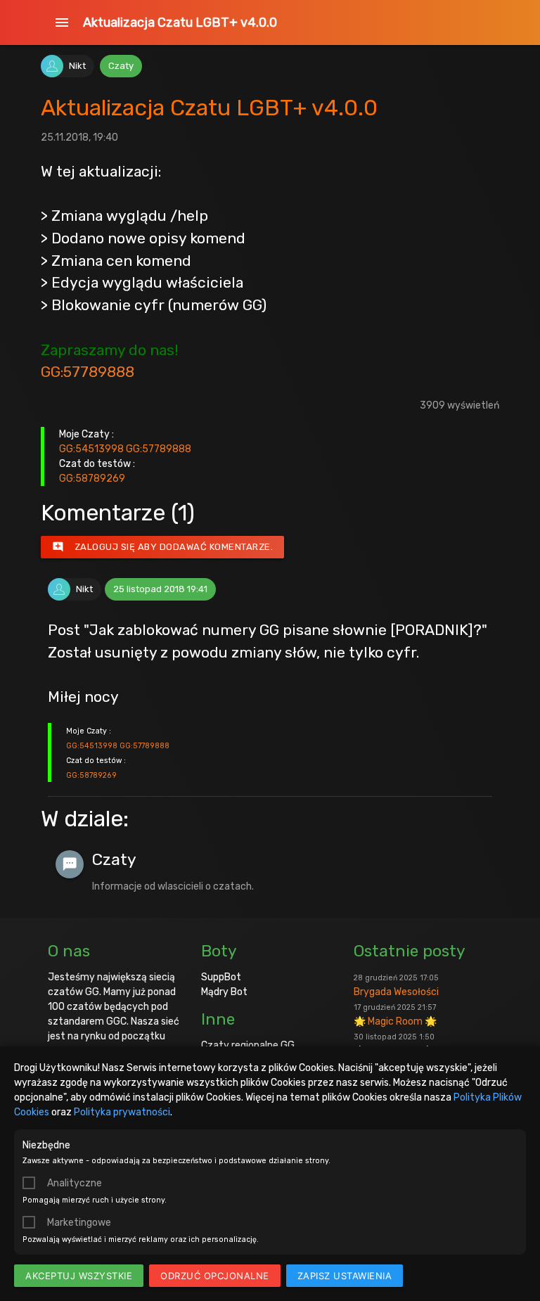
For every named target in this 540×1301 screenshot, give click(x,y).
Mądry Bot (224, 992)
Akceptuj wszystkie (78, 1275)
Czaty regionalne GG (248, 1045)
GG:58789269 (92, 479)
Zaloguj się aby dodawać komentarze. (163, 547)
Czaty (121, 65)
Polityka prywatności (122, 1112)
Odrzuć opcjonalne (214, 1275)
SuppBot (221, 977)
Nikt (77, 65)
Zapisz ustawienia (344, 1275)
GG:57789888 (87, 371)
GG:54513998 (91, 449)
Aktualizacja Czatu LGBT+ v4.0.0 (180, 22)
